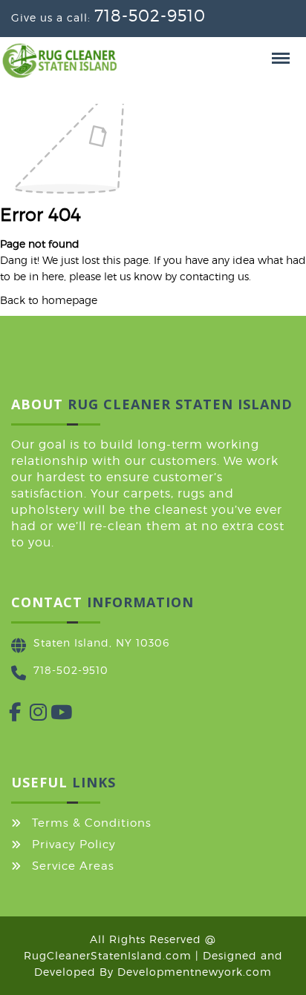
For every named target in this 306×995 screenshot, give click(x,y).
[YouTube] (50, 715)
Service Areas (73, 866)
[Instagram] (30, 715)
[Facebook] (9, 715)
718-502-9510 (150, 15)
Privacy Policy (74, 844)
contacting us (214, 276)
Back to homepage (48, 300)
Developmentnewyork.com (194, 971)
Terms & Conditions (92, 823)
